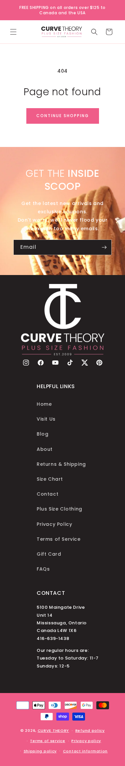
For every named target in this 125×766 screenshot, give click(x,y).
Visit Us (46, 419)
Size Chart (50, 479)
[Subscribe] (104, 247)
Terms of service (47, 740)
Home (44, 404)
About (45, 449)
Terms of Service (59, 539)
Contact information (85, 751)
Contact (47, 494)
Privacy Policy (54, 524)
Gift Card (49, 554)
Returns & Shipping (61, 464)
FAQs (43, 569)
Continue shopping (62, 115)
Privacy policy (86, 740)
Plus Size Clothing (59, 509)
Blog (42, 434)
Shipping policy (40, 751)
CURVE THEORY (53, 730)
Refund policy (90, 730)
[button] (13, 32)
